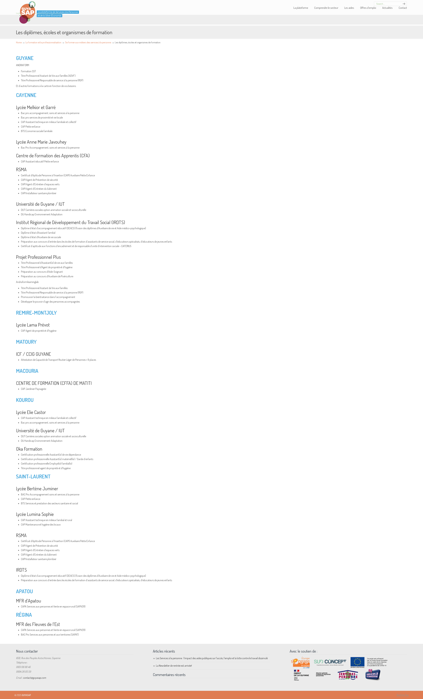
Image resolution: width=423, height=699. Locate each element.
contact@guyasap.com (34, 677)
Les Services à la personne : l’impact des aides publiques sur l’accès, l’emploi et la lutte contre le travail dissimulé (212, 658)
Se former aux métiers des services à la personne (88, 42)
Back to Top (403, 695)
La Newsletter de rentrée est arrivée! (174, 665)
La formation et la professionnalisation (43, 42)
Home (19, 42)
